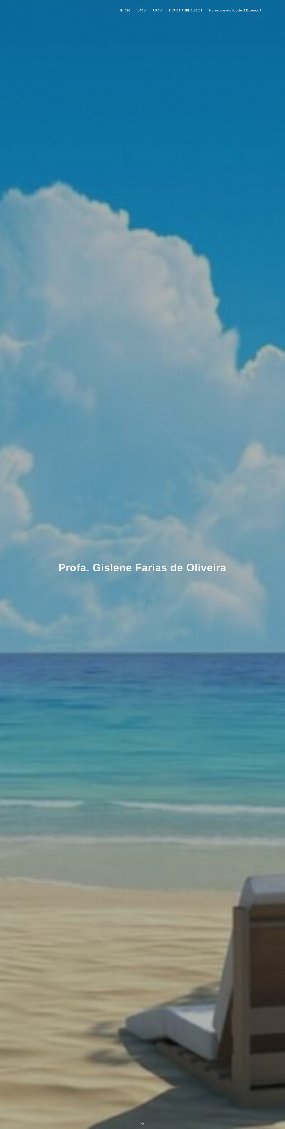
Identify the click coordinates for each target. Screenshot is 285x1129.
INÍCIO (125, 10)
